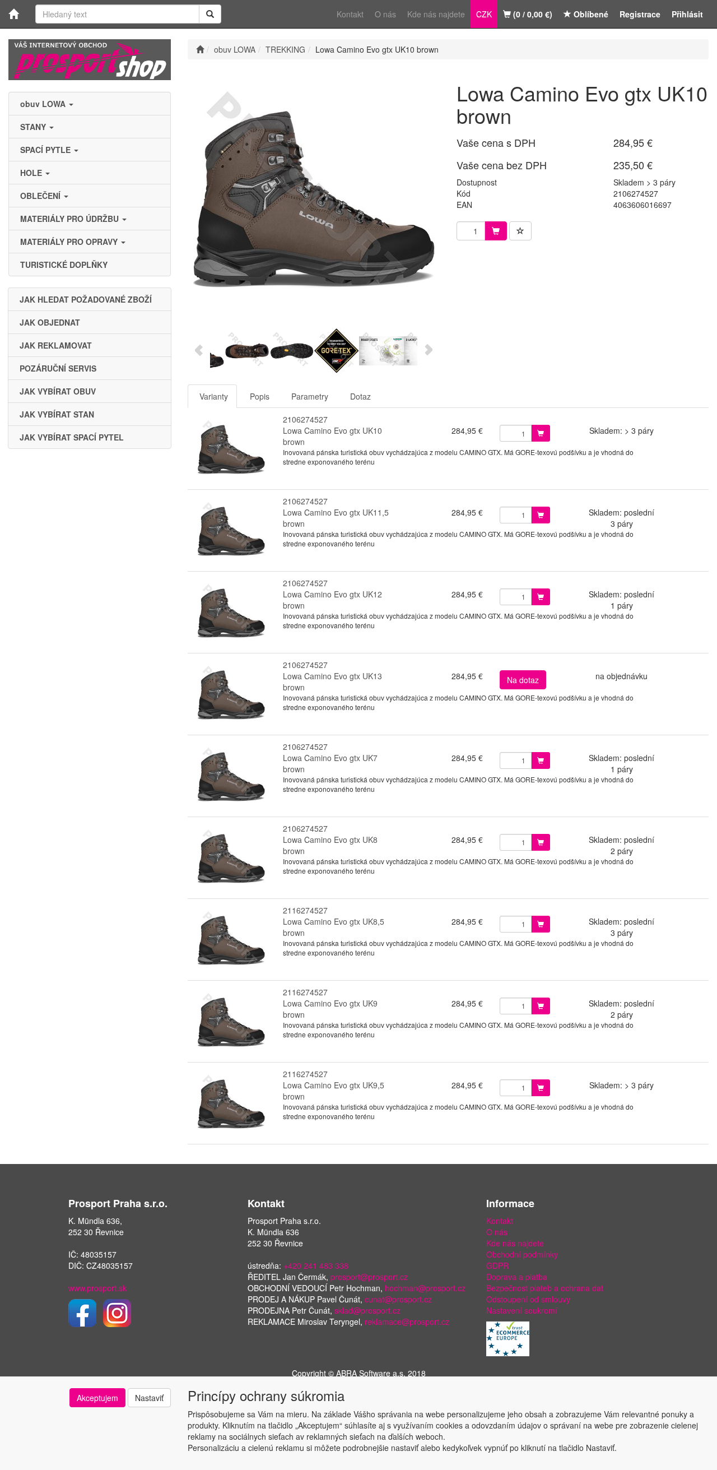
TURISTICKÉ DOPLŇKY (64, 264)
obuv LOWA (44, 103)
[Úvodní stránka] (200, 49)
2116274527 (305, 910)
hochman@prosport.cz (425, 1287)
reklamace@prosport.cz (407, 1321)
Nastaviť (149, 1397)
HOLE (32, 172)
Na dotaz (523, 679)
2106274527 (305, 419)
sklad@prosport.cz (367, 1310)
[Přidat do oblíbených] (520, 230)
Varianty (213, 396)
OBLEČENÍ (41, 195)
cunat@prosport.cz (398, 1299)
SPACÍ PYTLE (46, 149)
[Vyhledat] (210, 14)
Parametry (309, 396)
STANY (34, 126)
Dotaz (360, 396)
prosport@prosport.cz (369, 1276)
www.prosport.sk (97, 1287)
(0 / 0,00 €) (531, 14)
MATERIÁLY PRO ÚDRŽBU (70, 218)
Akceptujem (97, 1397)
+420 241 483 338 (315, 1265)
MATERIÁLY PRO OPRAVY (70, 241)
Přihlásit (687, 14)
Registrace (640, 14)
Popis (259, 396)
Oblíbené (589, 14)
